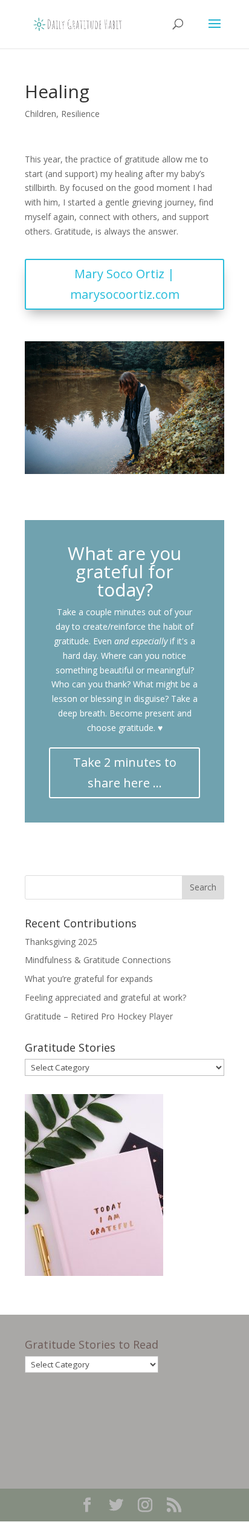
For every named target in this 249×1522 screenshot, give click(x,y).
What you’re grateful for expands (89, 978)
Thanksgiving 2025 (61, 941)
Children (40, 113)
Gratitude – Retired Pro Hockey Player (99, 1016)
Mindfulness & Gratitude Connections (98, 960)
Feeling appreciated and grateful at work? (105, 997)
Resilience (80, 113)
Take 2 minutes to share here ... (124, 772)
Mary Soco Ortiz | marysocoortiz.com (124, 283)
